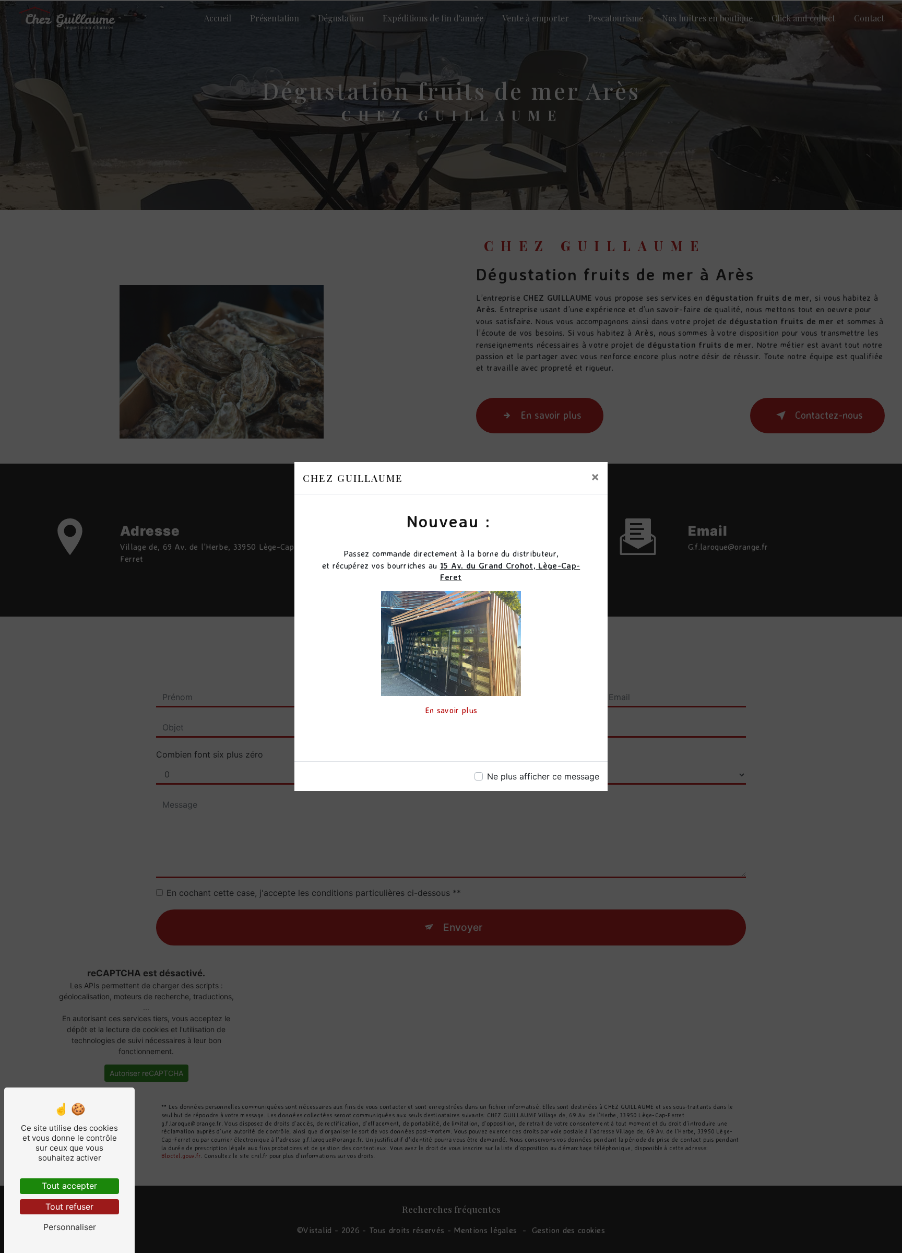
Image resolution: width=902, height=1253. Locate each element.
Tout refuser (69, 1206)
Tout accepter (69, 1185)
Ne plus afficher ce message (543, 776)
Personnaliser (69, 1227)
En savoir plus (451, 710)
